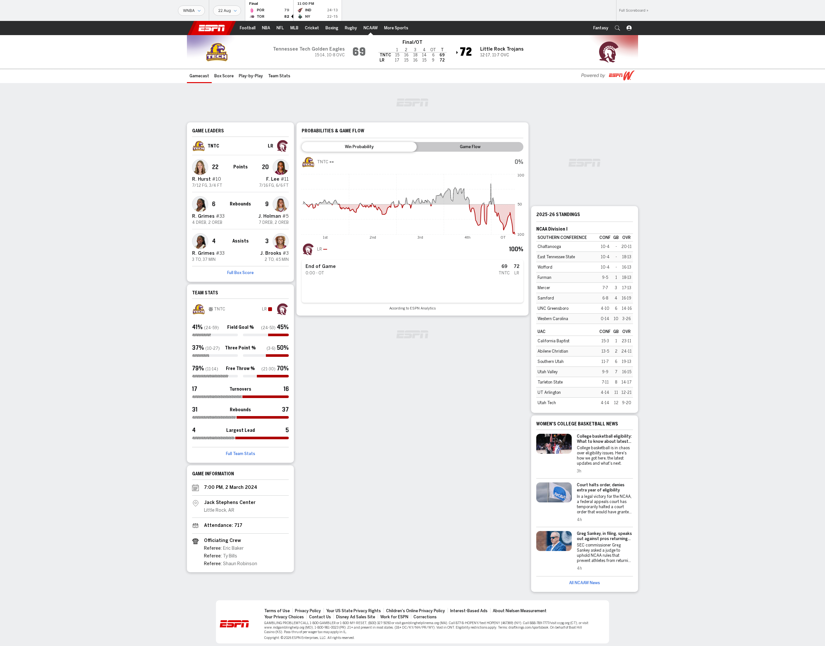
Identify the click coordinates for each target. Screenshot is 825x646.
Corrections (425, 617)
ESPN (212, 28)
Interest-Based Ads (469, 611)
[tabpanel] (412, 233)
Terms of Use (277, 611)
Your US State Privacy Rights (353, 611)
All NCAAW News (584, 583)
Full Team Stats (240, 453)
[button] (617, 28)
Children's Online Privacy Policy (415, 611)
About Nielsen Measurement (520, 611)
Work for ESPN (394, 617)
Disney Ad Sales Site (355, 617)
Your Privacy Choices (284, 617)
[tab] (359, 147)
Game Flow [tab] (470, 147)
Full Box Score (240, 273)
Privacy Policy (308, 611)
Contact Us (320, 617)
